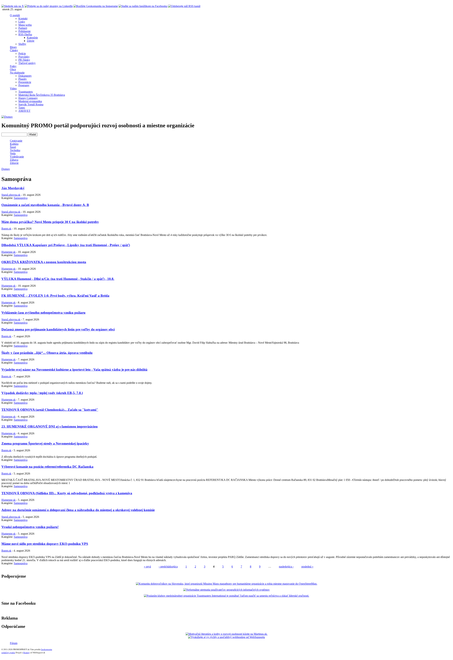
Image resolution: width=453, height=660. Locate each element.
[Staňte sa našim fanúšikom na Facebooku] (143, 6)
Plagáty (22, 78)
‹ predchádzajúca (168, 566)
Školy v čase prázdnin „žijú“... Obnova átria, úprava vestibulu (47, 353)
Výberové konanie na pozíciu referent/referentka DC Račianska (47, 466)
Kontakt (22, 18)
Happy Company (28, 98)
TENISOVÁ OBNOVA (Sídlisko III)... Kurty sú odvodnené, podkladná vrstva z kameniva (66, 493)
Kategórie (32, 37)
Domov (5, 168)
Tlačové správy (27, 63)
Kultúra (14, 143)
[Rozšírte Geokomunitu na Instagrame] (95, 6)
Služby (22, 43)
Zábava (14, 159)
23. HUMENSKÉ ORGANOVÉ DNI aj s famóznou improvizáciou (49, 426)
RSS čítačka (25, 34)
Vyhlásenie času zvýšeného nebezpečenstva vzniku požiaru (43, 312)
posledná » (307, 566)
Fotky (13, 66)
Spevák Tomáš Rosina (30, 104)
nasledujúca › (286, 566)
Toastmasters (25, 91)
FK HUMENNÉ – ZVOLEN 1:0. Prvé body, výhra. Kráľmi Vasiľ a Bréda (55, 295)
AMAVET (24, 110)
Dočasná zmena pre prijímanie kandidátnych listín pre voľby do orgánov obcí (58, 329)
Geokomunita (46, 649)
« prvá (147, 566)
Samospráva (20, 197)
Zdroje (30, 40)
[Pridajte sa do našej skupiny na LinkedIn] (49, 6)
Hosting (26, 653)
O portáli (15, 15)
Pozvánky (24, 56)
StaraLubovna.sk (10, 194)
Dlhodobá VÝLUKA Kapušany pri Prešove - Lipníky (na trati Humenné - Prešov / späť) (65, 245)
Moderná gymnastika (30, 101)
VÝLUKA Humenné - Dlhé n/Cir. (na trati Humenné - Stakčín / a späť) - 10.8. (57, 279)
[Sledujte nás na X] (12, 6)
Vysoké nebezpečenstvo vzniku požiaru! (30, 527)
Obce (13, 69)
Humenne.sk (8, 251)
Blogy (13, 47)
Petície (22, 53)
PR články (24, 59)
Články (14, 50)
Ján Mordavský (13, 188)
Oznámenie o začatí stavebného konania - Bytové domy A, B (45, 205)
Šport (13, 147)
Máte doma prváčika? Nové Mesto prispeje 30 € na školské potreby (50, 222)
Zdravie (14, 162)
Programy (23, 85)
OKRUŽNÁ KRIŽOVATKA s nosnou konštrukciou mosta (43, 262)
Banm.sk (6, 228)
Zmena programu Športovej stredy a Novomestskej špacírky (45, 443)
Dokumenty (25, 75)
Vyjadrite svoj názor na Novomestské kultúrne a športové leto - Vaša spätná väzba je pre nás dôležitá (74, 369)
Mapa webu (25, 24)
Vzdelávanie (17, 156)
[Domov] (7, 116)
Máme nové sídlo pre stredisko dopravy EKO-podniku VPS (44, 544)
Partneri (22, 28)
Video (13, 88)
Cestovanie (16, 140)
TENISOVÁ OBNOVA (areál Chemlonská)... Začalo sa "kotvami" (49, 410)
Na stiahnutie (17, 72)
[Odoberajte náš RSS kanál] (184, 6)
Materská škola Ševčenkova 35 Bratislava (41, 94)
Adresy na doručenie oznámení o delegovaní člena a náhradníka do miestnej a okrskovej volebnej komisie (78, 510)
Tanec (21, 107)
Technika (15, 150)
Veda (13, 153)
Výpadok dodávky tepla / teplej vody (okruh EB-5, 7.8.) (42, 393)
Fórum (13, 643)
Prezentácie (24, 82)
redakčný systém (8, 653)
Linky (21, 21)
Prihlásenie (24, 31)
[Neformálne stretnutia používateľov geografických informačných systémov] (226, 589)
